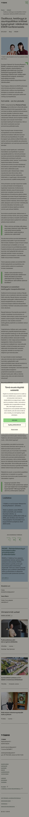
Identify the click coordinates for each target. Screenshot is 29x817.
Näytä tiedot (14, 429)
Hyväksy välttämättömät (14, 424)
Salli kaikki (14, 420)
